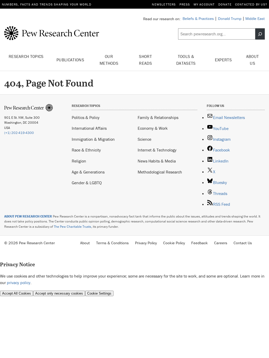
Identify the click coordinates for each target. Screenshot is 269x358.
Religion (79, 161)
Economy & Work (153, 128)
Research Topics (26, 56)
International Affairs (89, 128)
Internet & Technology (157, 150)
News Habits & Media (157, 161)
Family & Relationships (158, 117)
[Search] (260, 34)
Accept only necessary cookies (59, 293)
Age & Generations (88, 172)
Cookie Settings (99, 293)
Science (144, 139)
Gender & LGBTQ (87, 182)
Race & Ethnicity (86, 150)
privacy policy (18, 282)
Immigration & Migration (93, 139)
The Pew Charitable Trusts (72, 226)
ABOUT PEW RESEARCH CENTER (28, 216)
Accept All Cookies (16, 293)
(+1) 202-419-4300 (19, 133)
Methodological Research (160, 172)
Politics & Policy (86, 117)
